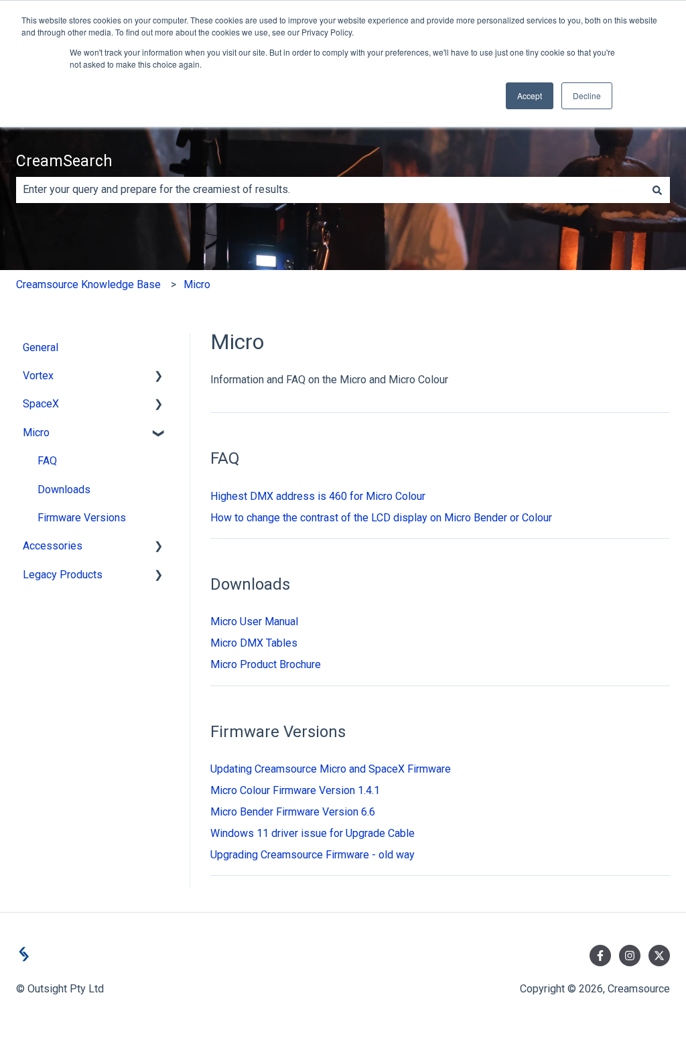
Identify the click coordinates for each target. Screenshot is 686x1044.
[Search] (657, 189)
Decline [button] (587, 95)
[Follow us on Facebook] (600, 955)
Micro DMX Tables (253, 643)
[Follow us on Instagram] (629, 955)
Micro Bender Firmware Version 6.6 (292, 811)
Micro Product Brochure (265, 664)
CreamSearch (64, 161)
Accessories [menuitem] (52, 545)
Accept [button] (529, 95)
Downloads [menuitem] (64, 489)
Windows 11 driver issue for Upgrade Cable (312, 833)
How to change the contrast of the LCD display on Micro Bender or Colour (381, 517)
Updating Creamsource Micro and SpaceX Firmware (330, 769)
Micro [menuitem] (36, 432)
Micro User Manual (254, 621)
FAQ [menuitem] (47, 460)
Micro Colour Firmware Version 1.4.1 (295, 790)
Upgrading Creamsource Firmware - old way (312, 854)
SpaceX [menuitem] (41, 403)
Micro (197, 284)
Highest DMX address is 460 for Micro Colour (317, 496)
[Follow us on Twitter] (659, 955)
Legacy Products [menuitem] (62, 574)
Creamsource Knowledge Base (88, 284)
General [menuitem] (40, 347)
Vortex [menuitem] (38, 375)
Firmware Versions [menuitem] (82, 517)
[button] (158, 377)
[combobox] (330, 189)
